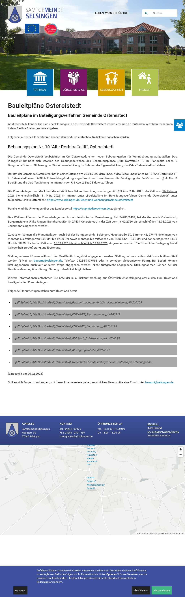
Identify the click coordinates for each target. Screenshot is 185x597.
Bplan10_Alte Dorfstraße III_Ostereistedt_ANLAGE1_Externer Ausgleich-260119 (70, 338)
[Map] (92, 490)
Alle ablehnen (141, 590)
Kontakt (153, 424)
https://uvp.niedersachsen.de (91, 208)
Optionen (20, 590)
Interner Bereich (158, 435)
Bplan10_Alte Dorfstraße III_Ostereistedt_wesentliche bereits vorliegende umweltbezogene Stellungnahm (86, 362)
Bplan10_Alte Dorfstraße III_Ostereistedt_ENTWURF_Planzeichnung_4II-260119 (70, 314)
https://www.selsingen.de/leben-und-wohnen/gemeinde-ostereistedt (90, 200)
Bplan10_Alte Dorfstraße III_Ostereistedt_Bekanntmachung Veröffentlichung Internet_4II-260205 (81, 302)
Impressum (154, 427)
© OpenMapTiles (145, 533)
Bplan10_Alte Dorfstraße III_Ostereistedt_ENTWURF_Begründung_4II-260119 (68, 326)
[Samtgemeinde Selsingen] (39, 13)
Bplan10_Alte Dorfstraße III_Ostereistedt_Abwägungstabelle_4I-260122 (65, 350)
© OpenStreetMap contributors (169, 533)
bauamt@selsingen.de (48, 260)
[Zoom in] (180, 449)
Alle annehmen (161, 590)
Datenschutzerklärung (163, 431)
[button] (5, 45)
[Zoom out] (180, 454)
